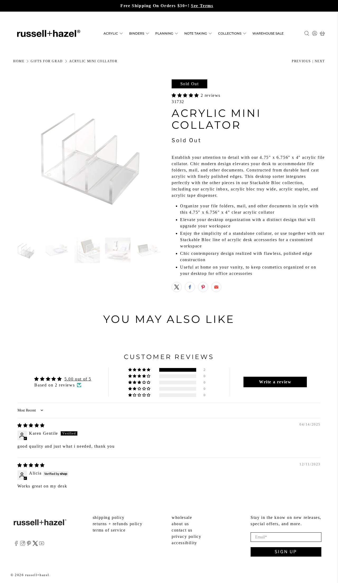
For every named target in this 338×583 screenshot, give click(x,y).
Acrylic (111, 33)
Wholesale (182, 517)
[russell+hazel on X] (35, 544)
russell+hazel (37, 575)
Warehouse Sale (268, 33)
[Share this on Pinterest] (203, 287)
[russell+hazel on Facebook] (16, 544)
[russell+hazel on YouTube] (41, 544)
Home (18, 61)
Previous (301, 61)
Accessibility (184, 543)
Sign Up (286, 551)
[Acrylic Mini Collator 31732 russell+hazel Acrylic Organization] (89, 155)
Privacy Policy (186, 536)
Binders (136, 33)
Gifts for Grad (47, 61)
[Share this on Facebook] (190, 287)
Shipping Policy (109, 517)
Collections (229, 33)
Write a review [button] (275, 382)
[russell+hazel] (48, 33)
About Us (180, 524)
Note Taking (195, 33)
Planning (164, 33)
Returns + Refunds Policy (117, 524)
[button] (186, 95)
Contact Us (182, 530)
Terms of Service (109, 530)
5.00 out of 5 (77, 379)
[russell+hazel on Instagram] (22, 544)
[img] (31, 425)
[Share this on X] (177, 287)
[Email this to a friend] (216, 287)
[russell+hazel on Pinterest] (28, 544)
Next (320, 61)
